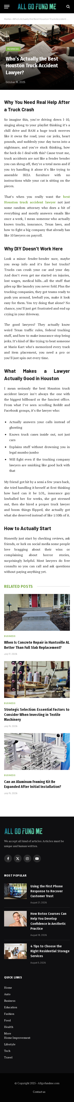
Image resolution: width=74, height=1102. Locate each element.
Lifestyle (9, 1044)
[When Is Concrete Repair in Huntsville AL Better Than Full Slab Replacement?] (37, 612)
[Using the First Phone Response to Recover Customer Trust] (15, 891)
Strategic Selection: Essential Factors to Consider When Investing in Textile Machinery (36, 714)
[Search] (68, 6)
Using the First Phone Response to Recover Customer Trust (46, 891)
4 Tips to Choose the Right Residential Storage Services (49, 951)
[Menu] (6, 6)
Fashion (9, 1014)
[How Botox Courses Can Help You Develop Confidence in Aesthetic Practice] (15, 918)
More (7, 1033)
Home (7, 18)
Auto (7, 994)
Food (7, 1020)
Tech (7, 1051)
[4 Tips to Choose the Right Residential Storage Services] (15, 951)
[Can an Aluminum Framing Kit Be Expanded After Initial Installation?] (37, 751)
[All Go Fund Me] (37, 6)
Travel (8, 1057)
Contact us (39, 1092)
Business (13, 48)
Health (8, 1027)
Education (10, 1007)
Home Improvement (17, 1038)
